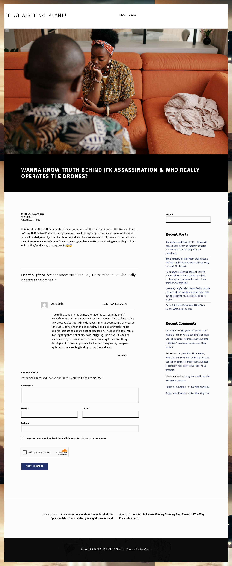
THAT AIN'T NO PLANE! (111, 549)
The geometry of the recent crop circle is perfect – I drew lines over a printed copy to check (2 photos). (187, 262)
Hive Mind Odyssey (199, 386)
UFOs (38, 220)
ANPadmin (57, 303)
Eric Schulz (171, 330)
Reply (124, 355)
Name (25, 408)
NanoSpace (145, 549)
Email (85, 408)
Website (25, 423)
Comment (27, 385)
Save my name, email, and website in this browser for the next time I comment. (67, 438)
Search (169, 214)
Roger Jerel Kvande (176, 386)
